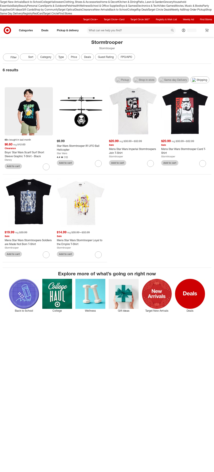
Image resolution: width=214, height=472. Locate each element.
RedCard (38, 13)
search (172, 30)
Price (74, 57)
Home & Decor (109, 2)
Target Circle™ (90, 19)
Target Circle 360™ (140, 19)
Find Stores (65, 13)
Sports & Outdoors (55, 5)
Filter (14, 57)
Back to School (32, 2)
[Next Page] (208, 57)
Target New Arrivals (11, 2)
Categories (26, 30)
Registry (28, 13)
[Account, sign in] (190, 30)
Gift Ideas (16, 9)
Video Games (167, 5)
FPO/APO (126, 57)
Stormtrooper (116, 156)
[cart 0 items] (207, 30)
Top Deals (142, 9)
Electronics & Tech (148, 5)
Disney (8, 159)
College (46, 2)
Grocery (168, 2)
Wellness (84, 5)
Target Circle (51, 13)
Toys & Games (128, 5)
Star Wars (62, 153)
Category (45, 57)
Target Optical (66, 9)
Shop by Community (46, 9)
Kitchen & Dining (128, 2)
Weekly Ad (177, 9)
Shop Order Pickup (194, 9)
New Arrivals (101, 9)
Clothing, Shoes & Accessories (82, 2)
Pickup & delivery (68, 30)
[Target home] (7, 30)
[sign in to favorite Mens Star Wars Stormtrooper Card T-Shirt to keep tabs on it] (202, 163)
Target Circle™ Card (114, 19)
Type (61, 57)
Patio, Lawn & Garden (151, 2)
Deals (78, 9)
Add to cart (13, 166)
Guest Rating (106, 57)
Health (75, 5)
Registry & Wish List (166, 19)
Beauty (23, 5)
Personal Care (35, 5)
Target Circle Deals (159, 9)
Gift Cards (28, 9)
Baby (15, 5)
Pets (68, 5)
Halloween (57, 2)
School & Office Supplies (105, 5)
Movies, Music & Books (189, 5)
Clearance (88, 9)
